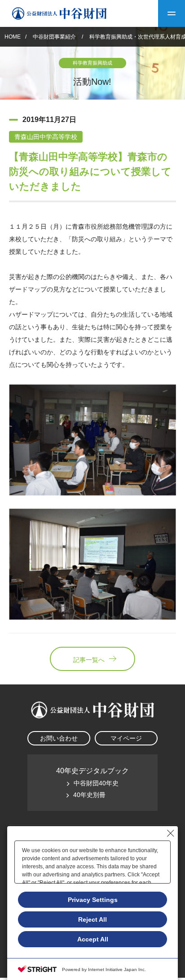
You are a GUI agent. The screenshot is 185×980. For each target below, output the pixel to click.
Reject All (92, 919)
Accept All (92, 939)
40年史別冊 (89, 794)
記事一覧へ (89, 659)
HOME (12, 37)
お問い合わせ (59, 738)
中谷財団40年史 (96, 783)
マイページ (126, 738)
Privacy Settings (93, 899)
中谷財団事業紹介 (55, 37)
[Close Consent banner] (170, 833)
